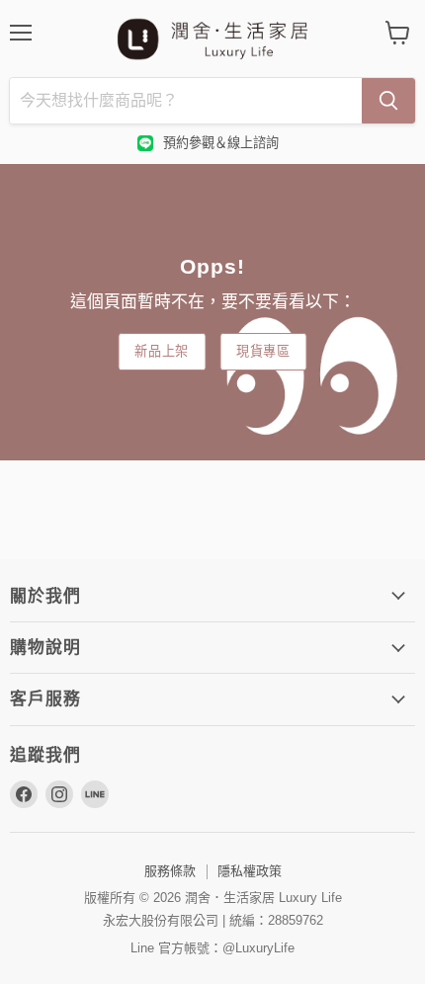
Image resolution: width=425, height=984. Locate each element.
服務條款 (170, 870)
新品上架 (161, 351)
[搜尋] (388, 100)
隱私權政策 (249, 870)
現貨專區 (263, 351)
